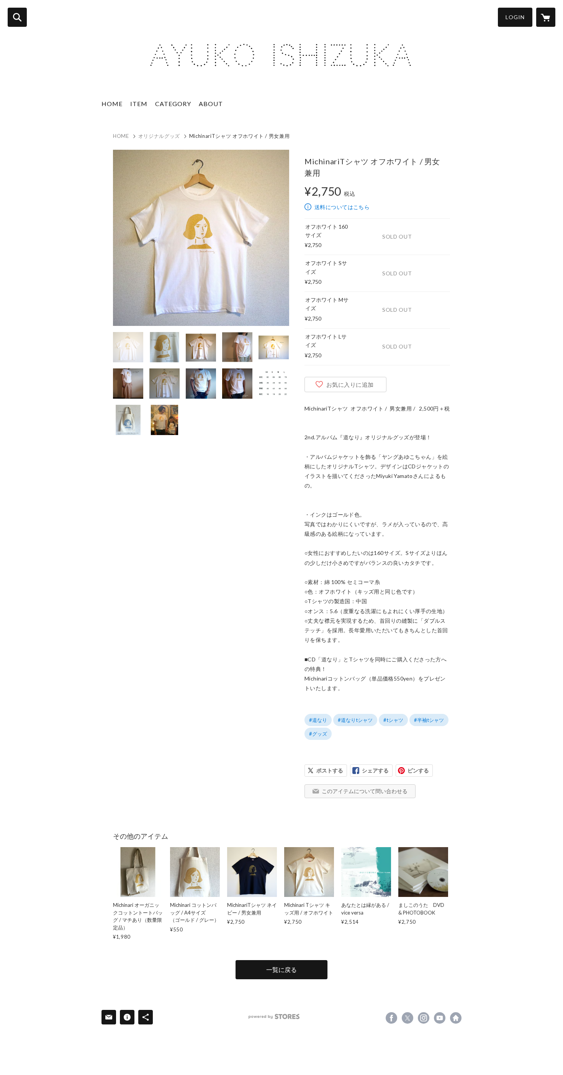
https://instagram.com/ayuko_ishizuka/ (423, 1018)
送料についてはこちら (342, 207)
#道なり (318, 720)
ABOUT (211, 103)
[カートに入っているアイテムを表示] (545, 17)
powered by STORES (274, 1016)
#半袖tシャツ (429, 720)
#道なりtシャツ (355, 720)
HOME (112, 103)
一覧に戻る (281, 969)
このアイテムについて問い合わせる (365, 791)
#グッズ (318, 734)
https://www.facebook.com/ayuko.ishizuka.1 (391, 1018)
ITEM (138, 103)
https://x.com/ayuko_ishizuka (407, 1018)
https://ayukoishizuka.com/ (456, 1018)
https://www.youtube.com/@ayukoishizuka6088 (439, 1018)
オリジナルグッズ (159, 136)
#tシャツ (393, 720)
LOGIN (515, 17)
